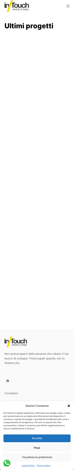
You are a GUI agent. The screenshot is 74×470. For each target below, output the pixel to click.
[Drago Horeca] (37, 196)
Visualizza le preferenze (37, 457)
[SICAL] (37, 149)
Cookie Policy (28, 465)
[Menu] (68, 6)
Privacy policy (44, 465)
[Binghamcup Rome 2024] (37, 248)
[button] (69, 406)
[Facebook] (7, 381)
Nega (37, 447)
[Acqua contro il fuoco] (37, 299)
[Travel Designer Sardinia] (37, 55)
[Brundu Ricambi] (37, 102)
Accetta (37, 438)
